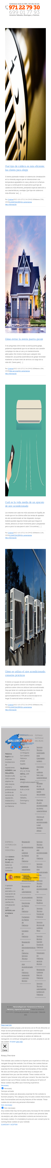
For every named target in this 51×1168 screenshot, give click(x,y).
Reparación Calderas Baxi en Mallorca (40, 973)
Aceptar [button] (13, 1041)
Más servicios (13, 371)
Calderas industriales (26, 868)
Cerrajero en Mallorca (25, 934)
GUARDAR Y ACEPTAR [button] (9, 1124)
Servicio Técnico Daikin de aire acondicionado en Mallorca (40, 850)
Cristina (10, 199)
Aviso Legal (34, 1012)
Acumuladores (26, 897)
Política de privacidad (21, 1012)
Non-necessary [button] (6, 1105)
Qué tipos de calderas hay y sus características (40, 772)
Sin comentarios (26, 202)
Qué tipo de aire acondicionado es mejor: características (40, 805)
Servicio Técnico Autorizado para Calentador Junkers (40, 754)
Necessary (8, 1088)
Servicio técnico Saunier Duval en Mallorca (40, 941)
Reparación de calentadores (26, 889)
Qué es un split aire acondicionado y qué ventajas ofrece (40, 824)
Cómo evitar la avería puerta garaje (24, 339)
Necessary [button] (5, 1085)
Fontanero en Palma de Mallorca (25, 921)
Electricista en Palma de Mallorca (26, 907)
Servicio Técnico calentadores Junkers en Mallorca (40, 989)
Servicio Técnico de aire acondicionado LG (40, 886)
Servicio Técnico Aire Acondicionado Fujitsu (40, 869)
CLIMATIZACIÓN (14, 202)
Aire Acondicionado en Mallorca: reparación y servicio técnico (26, 972)
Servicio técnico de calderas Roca (40, 926)
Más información (11, 204)
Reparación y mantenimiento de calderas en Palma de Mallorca (26, 851)
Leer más (19, 1041)
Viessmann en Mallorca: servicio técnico (40, 958)
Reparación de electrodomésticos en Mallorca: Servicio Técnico (26, 950)
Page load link (6, 1025)
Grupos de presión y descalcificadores (26, 878)
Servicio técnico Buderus (40, 900)
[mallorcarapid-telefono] (22, 4)
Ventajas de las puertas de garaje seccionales (40, 789)
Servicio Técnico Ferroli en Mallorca (40, 912)
